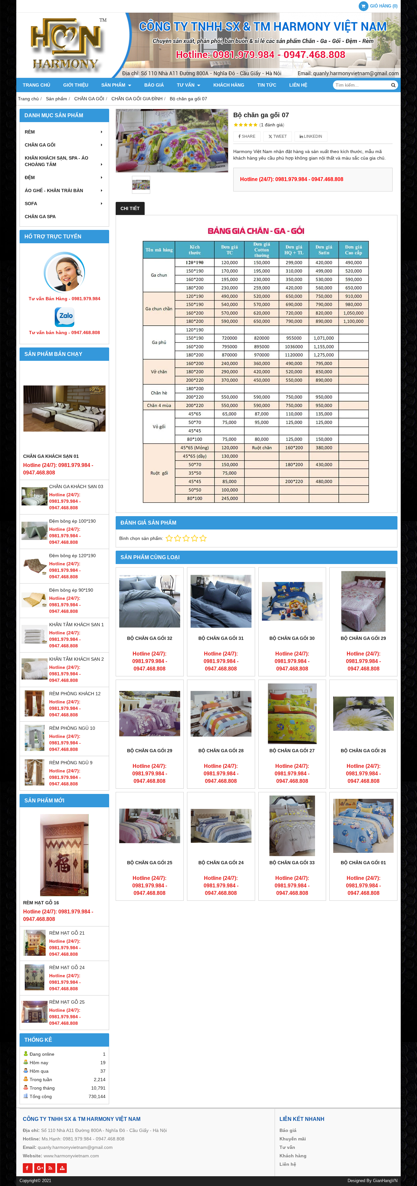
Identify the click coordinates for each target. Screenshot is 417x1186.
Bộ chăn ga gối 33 (292, 862)
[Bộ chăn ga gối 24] (221, 826)
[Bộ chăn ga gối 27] (292, 713)
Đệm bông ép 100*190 (72, 521)
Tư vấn (287, 1147)
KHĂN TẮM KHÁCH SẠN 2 (76, 659)
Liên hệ (298, 85)
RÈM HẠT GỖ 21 (67, 933)
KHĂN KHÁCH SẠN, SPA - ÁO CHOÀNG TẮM (56, 161)
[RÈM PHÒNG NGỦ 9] (35, 783)
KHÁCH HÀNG (228, 85)
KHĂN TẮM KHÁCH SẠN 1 (76, 624)
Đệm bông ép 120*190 (72, 555)
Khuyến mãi (293, 1138)
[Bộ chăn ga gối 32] (149, 601)
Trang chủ (36, 85)
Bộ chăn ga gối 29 (363, 638)
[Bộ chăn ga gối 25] (149, 826)
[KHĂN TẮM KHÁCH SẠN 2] (35, 680)
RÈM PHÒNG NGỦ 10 (72, 728)
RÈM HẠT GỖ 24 (67, 967)
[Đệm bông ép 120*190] (35, 576)
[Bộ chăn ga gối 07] (172, 140)
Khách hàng (293, 1155)
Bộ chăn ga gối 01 (363, 862)
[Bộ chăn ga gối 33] (292, 826)
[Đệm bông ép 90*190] (35, 611)
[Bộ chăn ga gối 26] (363, 713)
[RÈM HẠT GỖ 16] (64, 855)
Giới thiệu (75, 85)
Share (248, 136)
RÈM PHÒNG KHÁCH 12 (75, 693)
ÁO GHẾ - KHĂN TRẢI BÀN (54, 190)
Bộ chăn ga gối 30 (292, 638)
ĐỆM (30, 177)
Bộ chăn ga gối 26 (363, 750)
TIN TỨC (266, 85)
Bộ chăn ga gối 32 (149, 638)
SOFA (31, 203)
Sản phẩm (114, 85)
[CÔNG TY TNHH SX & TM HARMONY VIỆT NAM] (208, 76)
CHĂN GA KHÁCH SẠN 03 (76, 486)
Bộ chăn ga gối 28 (221, 750)
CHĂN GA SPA (40, 216)
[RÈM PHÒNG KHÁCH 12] (35, 714)
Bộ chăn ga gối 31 (221, 638)
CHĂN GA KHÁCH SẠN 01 (51, 456)
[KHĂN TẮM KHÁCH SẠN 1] (35, 645)
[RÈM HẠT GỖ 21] (35, 954)
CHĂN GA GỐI (40, 145)
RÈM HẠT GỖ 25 (67, 1002)
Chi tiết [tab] (130, 208)
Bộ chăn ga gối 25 (149, 862)
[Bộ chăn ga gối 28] (221, 713)
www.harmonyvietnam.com (71, 1155)
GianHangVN (385, 1181)
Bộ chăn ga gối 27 (292, 750)
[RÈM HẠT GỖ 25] (35, 1023)
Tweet (279, 136)
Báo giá (288, 1130)
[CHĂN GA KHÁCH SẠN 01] (64, 408)
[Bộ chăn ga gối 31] (221, 601)
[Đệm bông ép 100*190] (35, 542)
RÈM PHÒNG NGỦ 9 (71, 762)
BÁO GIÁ (154, 85)
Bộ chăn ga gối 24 (221, 862)
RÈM (30, 131)
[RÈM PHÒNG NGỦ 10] (35, 749)
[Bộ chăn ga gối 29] (363, 601)
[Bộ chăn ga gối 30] (292, 601)
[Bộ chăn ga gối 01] (363, 826)
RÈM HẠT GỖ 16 (41, 902)
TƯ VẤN (186, 85)
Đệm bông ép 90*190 (71, 590)
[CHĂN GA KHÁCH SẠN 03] (35, 507)
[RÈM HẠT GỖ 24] (35, 988)
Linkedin (312, 136)
